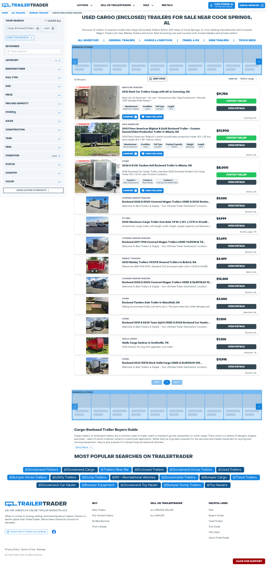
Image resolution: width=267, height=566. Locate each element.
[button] (221, 5)
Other (125, 161)
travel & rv (190, 40)
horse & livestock (158, 40)
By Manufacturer (101, 521)
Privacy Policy (12, 549)
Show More (82, 447)
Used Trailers (216, 521)
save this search (18, 37)
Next (177, 382)
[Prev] (75, 61)
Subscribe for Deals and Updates (28, 531)
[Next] (259, 61)
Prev (157, 382)
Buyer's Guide (216, 515)
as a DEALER (157, 515)
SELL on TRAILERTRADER (116, 5)
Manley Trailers (131, 259)
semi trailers (219, 40)
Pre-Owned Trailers (102, 515)
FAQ (211, 510)
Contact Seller (236, 101)
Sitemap (40, 549)
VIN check (214, 532)
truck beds (247, 40)
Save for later (154, 117)
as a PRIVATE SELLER (161, 510)
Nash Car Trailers (132, 87)
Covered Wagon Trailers (136, 198)
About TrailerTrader (219, 537)
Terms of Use (28, 549)
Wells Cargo (129, 339)
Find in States (99, 526)
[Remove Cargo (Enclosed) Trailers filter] (37, 29)
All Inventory (88, 40)
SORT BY (233, 79)
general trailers (122, 40)
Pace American (130, 124)
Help (146, 5)
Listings (82, 5)
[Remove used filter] (52, 29)
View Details (236, 108)
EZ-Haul (126, 218)
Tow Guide (214, 526)
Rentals (167, 5)
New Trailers (99, 510)
